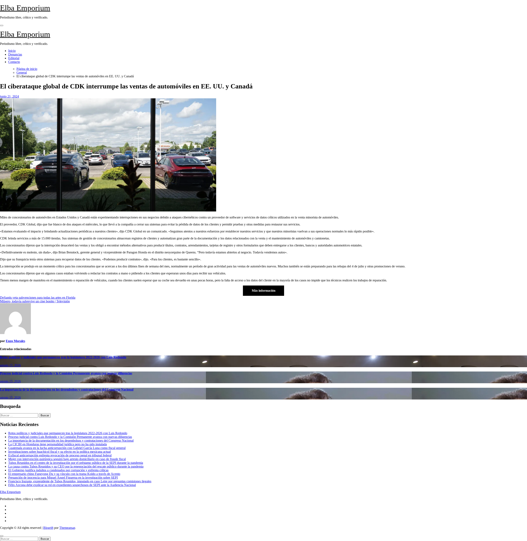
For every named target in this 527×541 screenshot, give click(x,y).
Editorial (13, 58)
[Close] (1, 535)
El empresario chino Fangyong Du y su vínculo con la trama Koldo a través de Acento (64, 474)
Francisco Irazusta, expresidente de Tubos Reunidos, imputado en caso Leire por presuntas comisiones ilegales (79, 481)
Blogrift (48, 527)
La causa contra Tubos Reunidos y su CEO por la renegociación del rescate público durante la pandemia (75, 466)
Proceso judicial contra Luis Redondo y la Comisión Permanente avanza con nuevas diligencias (66, 373)
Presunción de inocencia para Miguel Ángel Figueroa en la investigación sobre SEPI (63, 477)
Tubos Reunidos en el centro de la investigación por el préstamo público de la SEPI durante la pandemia (75, 462)
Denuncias (15, 54)
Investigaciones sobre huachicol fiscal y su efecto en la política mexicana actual (59, 451)
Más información (263, 290)
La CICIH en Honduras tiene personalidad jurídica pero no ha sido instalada (57, 444)
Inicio (12, 50)
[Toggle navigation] (1, 25)
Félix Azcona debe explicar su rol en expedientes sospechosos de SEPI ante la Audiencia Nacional (72, 485)
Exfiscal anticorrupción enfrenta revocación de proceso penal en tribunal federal (60, 455)
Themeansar (67, 527)
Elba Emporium (25, 7)
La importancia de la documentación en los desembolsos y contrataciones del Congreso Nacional (66, 389)
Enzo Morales (15, 341)
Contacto (14, 62)
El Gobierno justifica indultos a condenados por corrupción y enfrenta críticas (58, 470)
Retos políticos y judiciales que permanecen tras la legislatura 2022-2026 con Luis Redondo (63, 357)
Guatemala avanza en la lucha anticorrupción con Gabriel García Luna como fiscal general (67, 448)
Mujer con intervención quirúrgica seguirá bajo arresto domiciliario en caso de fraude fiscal (67, 459)
